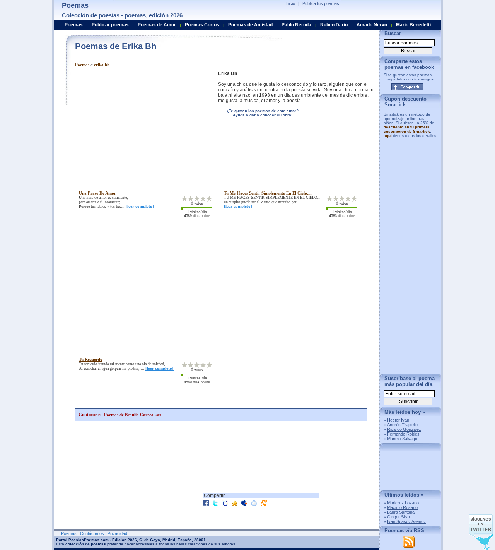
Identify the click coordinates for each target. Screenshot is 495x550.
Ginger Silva (398, 516)
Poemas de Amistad (250, 24)
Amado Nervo (372, 24)
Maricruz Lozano (403, 502)
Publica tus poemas (320, 3)
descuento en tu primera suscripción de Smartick (407, 129)
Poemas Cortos (202, 24)
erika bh (101, 64)
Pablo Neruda (296, 24)
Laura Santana (401, 512)
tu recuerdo (90, 359)
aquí (388, 135)
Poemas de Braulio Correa (129, 414)
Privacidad (117, 533)
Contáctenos (92, 533)
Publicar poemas (110, 24)
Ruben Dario (334, 24)
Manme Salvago (402, 438)
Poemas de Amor (157, 24)
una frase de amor (97, 193)
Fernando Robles (403, 434)
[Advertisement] (140, 125)
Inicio (290, 3)
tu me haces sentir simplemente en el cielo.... (268, 193)
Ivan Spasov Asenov (406, 521)
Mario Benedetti (413, 24)
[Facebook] (407, 86)
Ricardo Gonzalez (404, 429)
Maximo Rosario (402, 507)
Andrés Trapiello (402, 424)
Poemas (82, 64)
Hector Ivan (398, 420)
